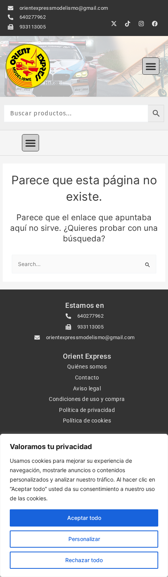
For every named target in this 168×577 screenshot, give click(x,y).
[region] (84, 505)
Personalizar (84, 539)
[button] (150, 66)
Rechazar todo (84, 560)
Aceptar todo (84, 517)
